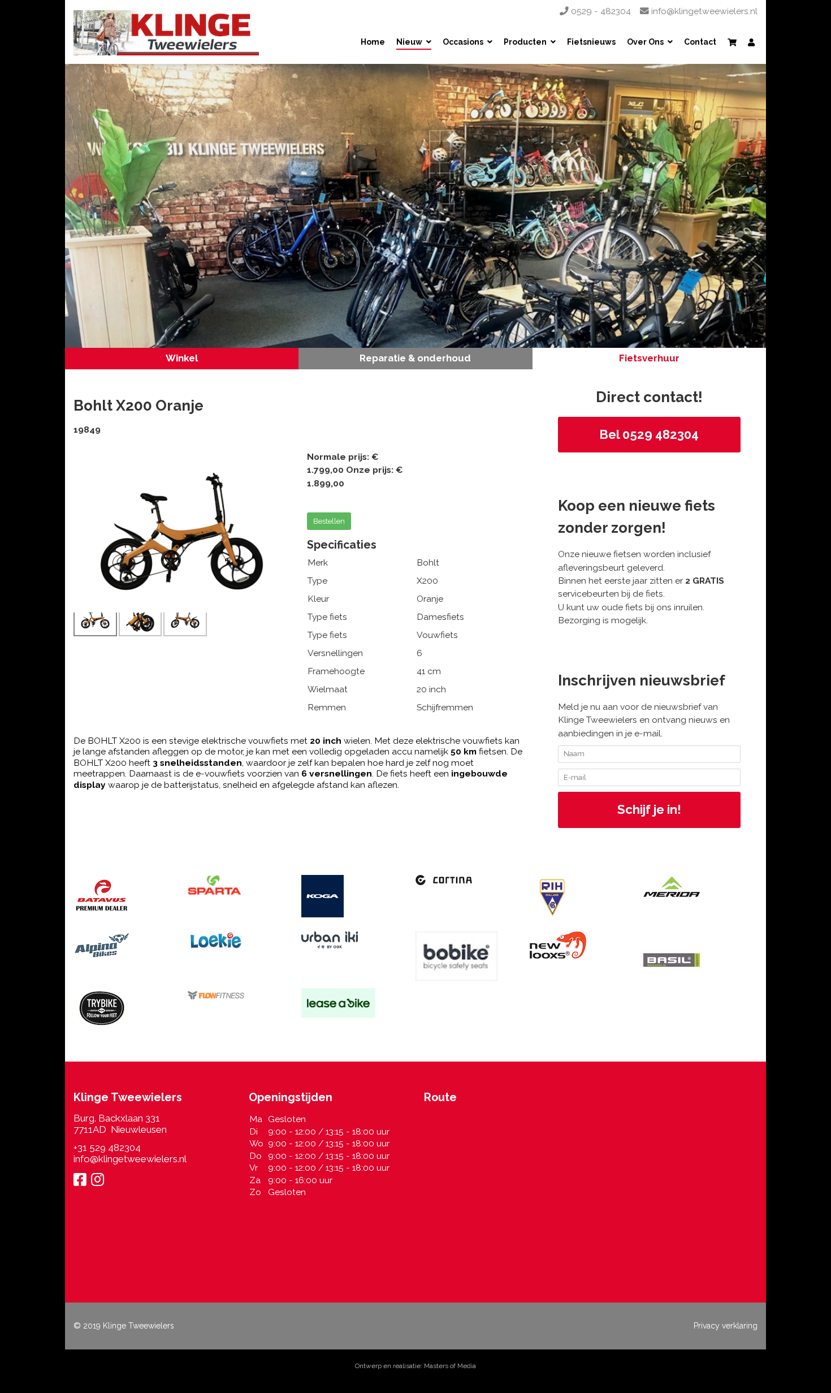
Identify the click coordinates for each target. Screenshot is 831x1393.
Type (317, 580)
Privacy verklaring (726, 1325)
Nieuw (409, 42)
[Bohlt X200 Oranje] (181, 530)
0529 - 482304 (600, 11)
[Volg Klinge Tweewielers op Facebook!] (79, 1181)
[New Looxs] (578, 945)
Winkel (182, 358)
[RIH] (578, 897)
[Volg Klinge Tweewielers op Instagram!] (97, 1181)
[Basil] (692, 959)
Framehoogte (336, 671)
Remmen (327, 707)
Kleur (318, 598)
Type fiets (327, 616)
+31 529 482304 (107, 1147)
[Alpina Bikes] (122, 945)
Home (373, 42)
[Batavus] (122, 895)
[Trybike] (122, 1008)
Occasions (463, 42)
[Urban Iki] (350, 939)
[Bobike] (464, 956)
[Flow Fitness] (236, 995)
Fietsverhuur (649, 358)
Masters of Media (450, 1366)
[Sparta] (236, 887)
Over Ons (645, 42)
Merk (318, 562)
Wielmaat (328, 689)
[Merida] (692, 887)
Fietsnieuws (591, 42)
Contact (700, 42)
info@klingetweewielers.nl (703, 11)
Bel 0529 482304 (649, 434)
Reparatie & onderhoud (415, 358)
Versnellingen (335, 653)
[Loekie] (236, 939)
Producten (525, 42)
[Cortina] (464, 880)
